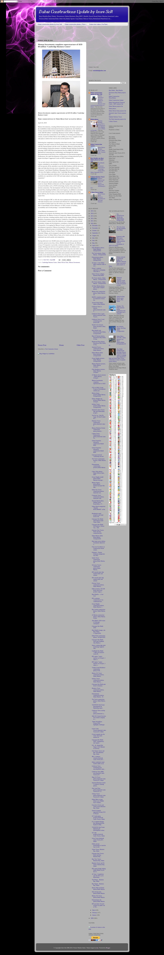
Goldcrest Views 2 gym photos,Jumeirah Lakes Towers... (99, 315)
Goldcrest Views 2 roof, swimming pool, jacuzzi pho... (98, 321)
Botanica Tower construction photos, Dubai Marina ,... (98, 690)
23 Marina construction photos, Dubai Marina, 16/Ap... (98, 616)
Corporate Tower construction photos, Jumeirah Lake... (98, 497)
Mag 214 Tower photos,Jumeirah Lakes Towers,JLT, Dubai (99, 778)
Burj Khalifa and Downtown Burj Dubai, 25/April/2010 (99, 332)
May (93, 243)
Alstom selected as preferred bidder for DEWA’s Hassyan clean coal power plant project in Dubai (117, 261)
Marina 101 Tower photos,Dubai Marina (98, 896)
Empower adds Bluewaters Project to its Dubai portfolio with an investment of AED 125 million (117, 241)
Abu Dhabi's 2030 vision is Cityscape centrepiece (98, 622)
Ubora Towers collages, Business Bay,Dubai (98, 274)
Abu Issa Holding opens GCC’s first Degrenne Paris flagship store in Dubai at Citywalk (98, 125)
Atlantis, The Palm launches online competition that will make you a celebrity (121, 310)
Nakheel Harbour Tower (98, 177)
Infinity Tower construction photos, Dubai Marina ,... (98, 680)
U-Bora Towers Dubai (97, 192)
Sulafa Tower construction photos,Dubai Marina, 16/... (98, 560)
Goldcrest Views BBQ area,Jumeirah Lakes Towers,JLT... (98, 773)
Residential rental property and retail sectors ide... (97, 515)
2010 (92, 223)
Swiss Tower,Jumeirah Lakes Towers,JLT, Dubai (98, 840)
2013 (92, 216)
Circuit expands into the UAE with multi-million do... (98, 736)
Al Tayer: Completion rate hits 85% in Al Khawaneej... (98, 875)
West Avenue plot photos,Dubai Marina (98, 892)
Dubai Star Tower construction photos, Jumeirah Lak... (98, 491)
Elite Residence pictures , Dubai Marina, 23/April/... (98, 371)
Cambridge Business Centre (49, 262)
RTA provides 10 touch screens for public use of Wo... (98, 905)
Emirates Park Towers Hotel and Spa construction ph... (98, 531)
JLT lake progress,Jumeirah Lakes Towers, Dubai (98, 834)
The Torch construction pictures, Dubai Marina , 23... (99, 460)
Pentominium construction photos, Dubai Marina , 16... (98, 695)
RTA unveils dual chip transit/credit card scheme (98, 573)
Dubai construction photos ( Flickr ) (75, 24)
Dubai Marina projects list (116, 106)
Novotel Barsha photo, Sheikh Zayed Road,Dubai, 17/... (98, 502)
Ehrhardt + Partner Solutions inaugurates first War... (98, 554)
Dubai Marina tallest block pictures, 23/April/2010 (97, 354)
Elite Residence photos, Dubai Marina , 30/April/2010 (98, 249)
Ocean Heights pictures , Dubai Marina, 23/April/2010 (98, 360)
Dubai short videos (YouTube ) (98, 24)
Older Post (80, 345)
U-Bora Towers (113, 121)
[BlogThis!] (64, 260)
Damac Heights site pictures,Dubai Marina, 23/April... (99, 400)
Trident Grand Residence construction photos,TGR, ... (98, 669)
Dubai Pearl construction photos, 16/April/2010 (98, 636)
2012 (92, 218)
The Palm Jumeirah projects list (117, 119)
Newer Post (42, 345)
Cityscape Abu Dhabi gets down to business (99, 685)
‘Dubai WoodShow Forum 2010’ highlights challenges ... (98, 724)
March (94, 910)
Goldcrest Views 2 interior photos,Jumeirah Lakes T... (99, 309)
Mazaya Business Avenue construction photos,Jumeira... (98, 429)
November (95, 228)
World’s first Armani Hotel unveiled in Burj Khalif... (98, 326)
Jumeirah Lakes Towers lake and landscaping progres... (98, 411)
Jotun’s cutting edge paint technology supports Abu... (99, 647)
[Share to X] (66, 260)
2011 (92, 221)
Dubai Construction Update (116, 100)
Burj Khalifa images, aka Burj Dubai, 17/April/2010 (98, 632)
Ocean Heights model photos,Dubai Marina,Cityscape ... (98, 478)
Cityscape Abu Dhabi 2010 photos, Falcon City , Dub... (98, 526)
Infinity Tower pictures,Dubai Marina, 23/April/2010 (99, 406)
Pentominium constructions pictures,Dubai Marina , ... (98, 467)
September (95, 233)
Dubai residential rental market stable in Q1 (98, 762)
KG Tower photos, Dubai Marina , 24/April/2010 (99, 278)
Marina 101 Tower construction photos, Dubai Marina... (98, 674)
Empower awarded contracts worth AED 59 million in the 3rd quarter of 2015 (121, 281)
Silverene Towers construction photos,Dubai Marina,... (96, 567)
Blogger (108, 948)
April (93, 245)
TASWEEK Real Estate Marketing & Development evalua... (98, 829)
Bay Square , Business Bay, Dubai (98, 884)
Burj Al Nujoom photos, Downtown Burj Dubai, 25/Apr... (99, 337)
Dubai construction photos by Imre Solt (50, 24)
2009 (92, 918)
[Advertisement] (70, 33)
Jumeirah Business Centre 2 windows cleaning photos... (99, 784)
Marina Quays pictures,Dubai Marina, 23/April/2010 (99, 394)
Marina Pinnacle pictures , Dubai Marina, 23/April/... (99, 365)
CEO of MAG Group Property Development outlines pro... (98, 389)
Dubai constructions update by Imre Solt (96, 93)
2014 (92, 213)
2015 (92, 211)
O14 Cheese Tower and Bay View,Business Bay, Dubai (98, 752)
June (93, 240)
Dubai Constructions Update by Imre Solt (75, 11)
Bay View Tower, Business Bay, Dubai (98, 859)
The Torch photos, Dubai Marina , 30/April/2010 (99, 254)
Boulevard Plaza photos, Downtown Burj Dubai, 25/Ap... (99, 343)
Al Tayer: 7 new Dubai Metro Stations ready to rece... (99, 264)
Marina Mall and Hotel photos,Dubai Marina (98, 888)
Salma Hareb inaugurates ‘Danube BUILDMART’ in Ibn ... (98, 509)
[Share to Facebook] (68, 260)
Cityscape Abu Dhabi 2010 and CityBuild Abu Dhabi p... (98, 641)
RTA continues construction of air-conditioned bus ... (98, 600)
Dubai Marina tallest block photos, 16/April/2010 (97, 537)
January (94, 915)
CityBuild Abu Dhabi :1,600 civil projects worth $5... (98, 652)
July (93, 238)
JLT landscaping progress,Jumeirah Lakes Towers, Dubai (98, 817)
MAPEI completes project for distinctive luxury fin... (99, 298)
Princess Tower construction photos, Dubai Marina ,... (98, 585)
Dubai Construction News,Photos (114, 97)
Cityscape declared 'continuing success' (98, 455)
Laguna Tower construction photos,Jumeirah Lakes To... (99, 436)
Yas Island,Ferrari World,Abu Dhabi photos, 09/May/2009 (120, 217)
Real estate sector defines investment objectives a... (98, 543)
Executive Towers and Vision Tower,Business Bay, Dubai (98, 806)
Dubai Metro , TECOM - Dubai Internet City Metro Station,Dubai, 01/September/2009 (117, 341)
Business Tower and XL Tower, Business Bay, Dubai (98, 864)
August (94, 235)
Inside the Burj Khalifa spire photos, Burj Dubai (121, 299)
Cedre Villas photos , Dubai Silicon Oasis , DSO (98, 473)
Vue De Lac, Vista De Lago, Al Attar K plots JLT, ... (98, 417)
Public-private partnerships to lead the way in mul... (99, 845)
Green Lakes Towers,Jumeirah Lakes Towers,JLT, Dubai (99, 730)
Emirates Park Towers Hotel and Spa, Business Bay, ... (98, 855)
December (95, 225)
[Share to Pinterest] (70, 260)
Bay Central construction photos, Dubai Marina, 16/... (98, 611)
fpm (97, 948)
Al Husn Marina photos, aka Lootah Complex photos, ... (98, 287)
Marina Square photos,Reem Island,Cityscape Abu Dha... (98, 485)
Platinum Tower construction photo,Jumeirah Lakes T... (98, 423)
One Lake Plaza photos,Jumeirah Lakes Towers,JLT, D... (99, 790)
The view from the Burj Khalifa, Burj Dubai (121, 228)
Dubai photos (94, 119)
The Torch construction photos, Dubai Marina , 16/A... (99, 701)
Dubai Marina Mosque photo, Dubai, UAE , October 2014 (101, 150)
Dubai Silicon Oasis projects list (117, 111)
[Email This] (63, 260)
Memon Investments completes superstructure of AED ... (98, 383)
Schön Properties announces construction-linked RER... (98, 443)
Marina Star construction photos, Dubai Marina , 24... (99, 293)
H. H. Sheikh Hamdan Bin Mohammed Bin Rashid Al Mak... (98, 823)
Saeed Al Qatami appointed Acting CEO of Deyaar (98, 812)
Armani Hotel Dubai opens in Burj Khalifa (98, 303)
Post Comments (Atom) (51, 349)
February (94, 912)
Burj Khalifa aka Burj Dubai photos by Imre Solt (97, 160)
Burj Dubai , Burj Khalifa (116, 90)
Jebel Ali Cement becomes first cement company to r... (99, 717)
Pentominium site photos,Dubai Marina (98, 900)
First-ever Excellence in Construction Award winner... (98, 548)
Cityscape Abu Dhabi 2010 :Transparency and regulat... (98, 741)
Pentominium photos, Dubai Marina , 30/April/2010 (97, 259)
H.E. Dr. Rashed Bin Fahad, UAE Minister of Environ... (98, 747)
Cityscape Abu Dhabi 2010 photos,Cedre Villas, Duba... (97, 520)
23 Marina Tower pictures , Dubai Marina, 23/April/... (99, 376)
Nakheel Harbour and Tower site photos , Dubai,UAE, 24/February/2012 (98, 183)
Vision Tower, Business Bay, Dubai (98, 850)
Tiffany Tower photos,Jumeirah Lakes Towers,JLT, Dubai (99, 795)
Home (61, 345)
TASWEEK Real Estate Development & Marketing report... (98, 706)
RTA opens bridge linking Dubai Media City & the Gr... (99, 870)
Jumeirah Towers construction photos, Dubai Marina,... (98, 348)
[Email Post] (59, 260)
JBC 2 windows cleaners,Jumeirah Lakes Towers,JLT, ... (98, 758)
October (94, 230)
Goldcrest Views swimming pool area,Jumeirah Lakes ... (99, 767)
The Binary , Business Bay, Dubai (98, 880)
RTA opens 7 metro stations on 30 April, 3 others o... (98, 658)
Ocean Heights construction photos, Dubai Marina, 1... (98, 605)
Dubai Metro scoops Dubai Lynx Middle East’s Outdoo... (98, 801)
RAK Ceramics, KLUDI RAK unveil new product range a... (98, 590)
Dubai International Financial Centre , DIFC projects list (117, 103)
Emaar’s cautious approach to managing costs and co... (98, 270)
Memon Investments (74, 262)
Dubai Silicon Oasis (63, 262)
